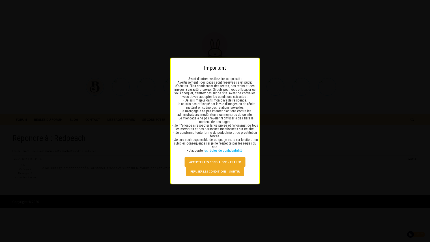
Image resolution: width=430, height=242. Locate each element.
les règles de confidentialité (223, 150)
